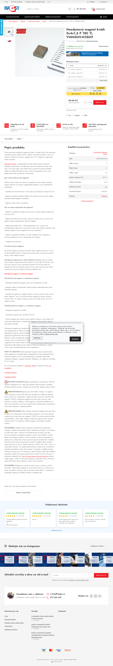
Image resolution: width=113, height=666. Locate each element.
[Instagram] (95, 596)
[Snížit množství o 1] (85, 102)
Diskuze (19, 139)
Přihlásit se (101, 575)
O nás (6, 2)
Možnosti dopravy (103, 46)
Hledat (69, 9)
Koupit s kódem (97, 90)
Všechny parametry (87, 201)
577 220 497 (81, 9)
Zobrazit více (56, 530)
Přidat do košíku (100, 103)
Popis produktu (9, 139)
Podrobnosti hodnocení (92, 41)
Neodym (104, 196)
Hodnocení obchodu (56, 504)
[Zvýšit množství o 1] (91, 102)
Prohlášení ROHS (10, 377)
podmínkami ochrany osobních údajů (79, 580)
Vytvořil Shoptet (58, 661)
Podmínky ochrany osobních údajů (35, 2)
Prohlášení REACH (11, 373)
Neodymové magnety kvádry (100, 153)
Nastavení (37, 338)
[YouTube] (99, 596)
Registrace (104, 2)
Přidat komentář (23, 493)
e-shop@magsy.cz (57, 594)
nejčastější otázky (30, 366)
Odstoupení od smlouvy (11, 629)
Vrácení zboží (8, 626)
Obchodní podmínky (16, 2)
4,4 (106, 187)
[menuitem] (14, 17)
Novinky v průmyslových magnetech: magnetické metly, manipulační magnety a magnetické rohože (42, 635)
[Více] (103, 17)
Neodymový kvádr (10, 164)
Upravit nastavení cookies (70, 659)
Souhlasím (75, 339)
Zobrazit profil (97, 546)
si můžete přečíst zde (51, 334)
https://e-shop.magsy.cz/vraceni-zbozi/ (34, 456)
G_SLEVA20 (101, 88)
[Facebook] (91, 596)
